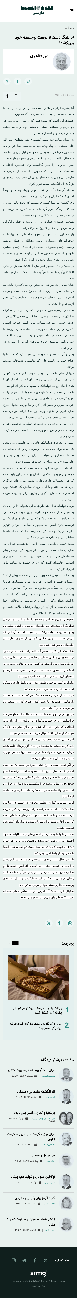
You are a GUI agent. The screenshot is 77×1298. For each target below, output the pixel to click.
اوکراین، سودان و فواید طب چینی (33, 1173)
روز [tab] (15, 939)
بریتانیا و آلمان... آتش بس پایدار (34, 1109)
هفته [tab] (7, 939)
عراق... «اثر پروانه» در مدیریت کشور (31, 1067)
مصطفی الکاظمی (48, 1072)
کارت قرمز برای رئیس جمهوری (35, 1194)
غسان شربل (50, 1094)
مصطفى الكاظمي (48, 1141)
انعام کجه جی (49, 1200)
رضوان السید (49, 1227)
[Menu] (73, 9)
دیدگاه (69, 25)
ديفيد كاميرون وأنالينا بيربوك (43, 1115)
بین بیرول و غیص (43, 1152)
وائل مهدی (50, 1158)
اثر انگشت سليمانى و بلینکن (36, 1088)
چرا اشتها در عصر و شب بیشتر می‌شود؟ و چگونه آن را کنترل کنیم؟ (38, 1007)
